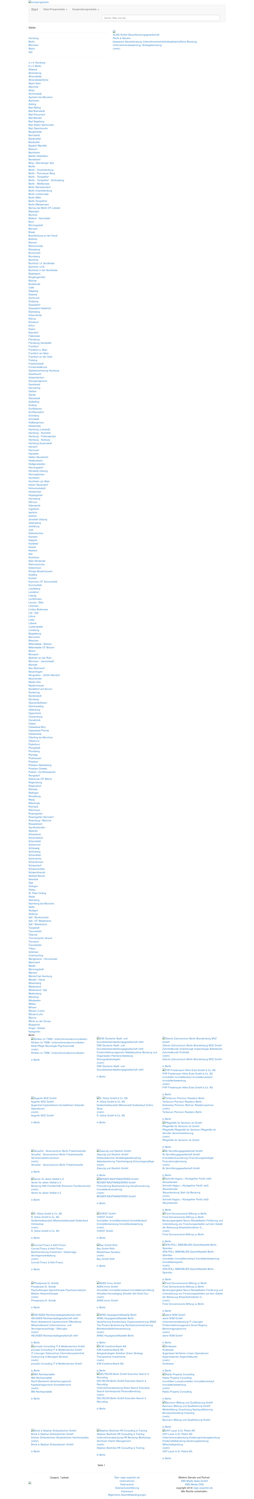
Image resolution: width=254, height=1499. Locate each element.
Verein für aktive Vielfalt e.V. (46, 1192)
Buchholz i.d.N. (37, 266)
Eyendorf (33, 332)
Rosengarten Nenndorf (41, 817)
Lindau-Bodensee (38, 609)
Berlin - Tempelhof (39, 176)
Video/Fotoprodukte (54, 9)
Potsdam (33, 761)
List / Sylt (33, 612)
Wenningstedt (36, 969)
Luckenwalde (36, 626)
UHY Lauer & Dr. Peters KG (177, 1451)
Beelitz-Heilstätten (38, 156)
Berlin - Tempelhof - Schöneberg (46, 180)
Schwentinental (37, 872)
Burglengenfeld (37, 277)
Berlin (32, 41)
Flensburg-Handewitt (40, 343)
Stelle (32, 907)
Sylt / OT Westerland (40, 920)
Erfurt (32, 325)
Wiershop (34, 997)
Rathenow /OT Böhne (40, 779)
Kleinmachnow (36, 564)
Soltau (32, 889)
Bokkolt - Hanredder (39, 218)
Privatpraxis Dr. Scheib (43, 1300)
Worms (32, 1017)
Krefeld (32, 578)
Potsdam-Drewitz (38, 768)
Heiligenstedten (37, 464)
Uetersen (34, 952)
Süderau (33, 914)
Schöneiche (35, 858)
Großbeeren (35, 408)
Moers (32, 651)
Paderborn (34, 744)
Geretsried (34, 384)
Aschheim (34, 100)
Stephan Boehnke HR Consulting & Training (120, 1448)
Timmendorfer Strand (40, 938)
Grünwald (34, 419)
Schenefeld (35, 841)
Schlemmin (35, 844)
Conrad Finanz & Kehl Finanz (47, 1262)
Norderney (34, 692)
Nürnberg (34, 699)
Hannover (34, 450)
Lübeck (32, 623)
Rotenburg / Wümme (40, 820)
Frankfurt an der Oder (41, 356)
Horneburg (34, 498)
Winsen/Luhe (36, 1014)
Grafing (33, 405)
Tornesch (34, 941)
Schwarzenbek (37, 869)
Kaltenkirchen (36, 533)
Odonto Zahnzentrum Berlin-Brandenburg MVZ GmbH (192, 1059)
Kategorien (34, 1031)
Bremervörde (36, 246)
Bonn (31, 221)
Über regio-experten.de (127, 1477)
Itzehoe (33, 516)
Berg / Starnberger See (41, 163)
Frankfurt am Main (39, 353)
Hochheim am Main (39, 481)
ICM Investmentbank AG (110, 1363)
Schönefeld (35, 855)
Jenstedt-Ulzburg (38, 519)
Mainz (32, 48)
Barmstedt (34, 135)
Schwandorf (35, 865)
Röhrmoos (34, 810)
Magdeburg (35, 633)
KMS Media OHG (194, 1484)
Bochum (33, 214)
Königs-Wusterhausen (41, 571)
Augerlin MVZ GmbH (42, 1115)
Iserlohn (33, 512)
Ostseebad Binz (37, 727)
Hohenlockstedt (37, 488)
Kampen (33, 536)
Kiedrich (33, 550)
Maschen (34, 640)
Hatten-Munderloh (38, 457)
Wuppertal (34, 1024)
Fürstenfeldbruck (38, 367)
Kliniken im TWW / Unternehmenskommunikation (57, 1052)
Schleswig (34, 848)
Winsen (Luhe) (37, 1010)
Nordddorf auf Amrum (40, 689)
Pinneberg (34, 751)
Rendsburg (35, 796)
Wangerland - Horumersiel (43, 959)
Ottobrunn (34, 740)
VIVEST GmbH (105, 1231)
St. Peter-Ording (37, 893)
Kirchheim (34, 557)
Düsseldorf (34, 304)
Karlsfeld (33, 543)
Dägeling (33, 291)
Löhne (32, 616)
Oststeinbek (35, 734)
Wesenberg (35, 983)
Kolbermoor (35, 567)
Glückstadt (34, 398)
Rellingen (34, 792)
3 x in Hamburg (37, 62)
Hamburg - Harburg (39, 439)
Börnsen (33, 228)
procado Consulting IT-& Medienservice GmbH (56, 1363)
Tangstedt (34, 927)
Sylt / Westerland (38, 924)
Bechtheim (34, 152)
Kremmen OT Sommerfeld (43, 581)
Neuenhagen (36, 671)
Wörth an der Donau (40, 1021)
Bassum (33, 149)
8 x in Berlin (35, 66)
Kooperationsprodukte (84, 9)
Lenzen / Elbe (36, 602)
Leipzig (32, 595)
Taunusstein (35, 931)
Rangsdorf (34, 775)
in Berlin (35, 1059)
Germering (34, 388)
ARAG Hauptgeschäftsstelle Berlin (115, 1335)
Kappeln (33, 540)
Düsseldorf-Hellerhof (40, 308)
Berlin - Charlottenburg (41, 169)
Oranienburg (35, 716)
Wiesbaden (35, 1000)
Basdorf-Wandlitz (38, 145)
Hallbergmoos (36, 422)
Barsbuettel (35, 138)
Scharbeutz (35, 834)
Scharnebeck (36, 837)
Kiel (30, 554)
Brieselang (34, 249)
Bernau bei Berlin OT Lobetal (44, 208)
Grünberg (34, 415)
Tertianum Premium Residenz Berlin (182, 1112)
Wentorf (33, 972)
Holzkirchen (35, 491)
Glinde (32, 394)
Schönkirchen (36, 862)
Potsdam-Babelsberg (40, 765)
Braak (32, 232)
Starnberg (34, 900)
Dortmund (34, 298)
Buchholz (34, 259)
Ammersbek (35, 93)
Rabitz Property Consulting (177, 1391)
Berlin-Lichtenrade (39, 194)
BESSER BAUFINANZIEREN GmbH (116, 1196)
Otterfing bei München (41, 737)
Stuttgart (33, 910)
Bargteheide (35, 131)
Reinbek (33, 789)
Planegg (33, 754)
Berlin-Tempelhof (38, 201)
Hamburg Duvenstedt (40, 443)
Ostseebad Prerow (39, 730)
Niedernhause (36, 685)
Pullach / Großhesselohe (42, 772)
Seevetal (33, 879)
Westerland (35, 986)
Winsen (33, 1007)
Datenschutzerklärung (127, 1487)
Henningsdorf (36, 467)
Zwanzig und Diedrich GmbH (112, 1168)
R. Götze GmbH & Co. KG (111, 1115)
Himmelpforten (37, 474)
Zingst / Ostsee (37, 1028)
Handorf (33, 446)
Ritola (32, 799)
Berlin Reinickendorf (39, 187)
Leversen (34, 606)
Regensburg (35, 782)
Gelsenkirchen (36, 377)
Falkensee (34, 336)
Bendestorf (34, 159)
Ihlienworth (34, 505)
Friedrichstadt (36, 363)
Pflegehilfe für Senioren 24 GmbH (180, 1140)
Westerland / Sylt (38, 990)
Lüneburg (34, 630)
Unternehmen (127, 1481)
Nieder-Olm (35, 682)
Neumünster (35, 678)
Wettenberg (35, 993)
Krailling (33, 574)
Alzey (31, 90)
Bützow (32, 280)
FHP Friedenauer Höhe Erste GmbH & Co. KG (187, 1087)
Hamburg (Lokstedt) (39, 429)
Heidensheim (36, 460)
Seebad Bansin (37, 875)
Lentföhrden (35, 599)
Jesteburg (34, 526)
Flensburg (34, 339)
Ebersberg (34, 311)
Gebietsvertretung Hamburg (44, 370)
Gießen (33, 391)
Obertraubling (36, 706)
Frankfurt (34, 346)
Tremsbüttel (35, 945)
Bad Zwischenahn (38, 128)
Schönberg (34, 851)
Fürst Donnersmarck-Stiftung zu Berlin (183, 1234)
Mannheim (34, 637)
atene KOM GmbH (172, 1335)
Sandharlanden (37, 827)
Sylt (30, 52)
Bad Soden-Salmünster (41, 124)
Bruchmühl (34, 253)
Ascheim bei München (41, 97)
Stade (32, 896)
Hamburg (34, 38)
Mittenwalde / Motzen (40, 644)
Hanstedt (33, 453)
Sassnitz (33, 830)
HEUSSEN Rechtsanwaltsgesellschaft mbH (54, 1335)
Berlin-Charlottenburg (40, 190)
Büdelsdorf (34, 273)
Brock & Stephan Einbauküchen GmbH (52, 1444)
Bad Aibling (35, 107)
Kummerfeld (35, 585)
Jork (31, 529)
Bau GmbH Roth (106, 1259)
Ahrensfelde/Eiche (38, 79)
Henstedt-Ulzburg (38, 471)
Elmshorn (34, 322)
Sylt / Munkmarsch (39, 917)
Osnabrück (34, 720)
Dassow (33, 294)
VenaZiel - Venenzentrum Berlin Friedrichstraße (57, 1164)
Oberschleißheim (38, 702)
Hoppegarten (36, 495)
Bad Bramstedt (37, 111)
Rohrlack (33, 806)
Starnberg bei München (41, 903)
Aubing (32, 104)
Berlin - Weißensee (39, 183)
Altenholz (34, 86)
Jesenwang (35, 522)
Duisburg (33, 301)
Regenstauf (35, 785)
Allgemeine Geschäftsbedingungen (127, 1494)
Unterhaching (36, 955)
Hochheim (34, 477)
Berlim (32, 166)
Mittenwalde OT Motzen (41, 647)
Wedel (32, 965)
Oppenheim (35, 713)
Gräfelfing (34, 401)
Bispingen (34, 211)
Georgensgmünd (38, 381)
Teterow (33, 934)
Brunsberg (34, 256)
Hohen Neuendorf (38, 484)
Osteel (32, 723)
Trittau (32, 948)
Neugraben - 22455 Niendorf (44, 675)
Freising (33, 360)
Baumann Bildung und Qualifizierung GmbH (186, 1419)
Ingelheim (34, 509)
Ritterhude (34, 803)
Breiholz (33, 239)
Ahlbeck (33, 69)
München (34, 45)
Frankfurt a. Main (38, 349)
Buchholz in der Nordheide (43, 270)
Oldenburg (34, 709)
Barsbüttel (34, 142)
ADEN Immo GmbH (107, 1300)
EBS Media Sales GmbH (194, 1481)
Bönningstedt (36, 225)
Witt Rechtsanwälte (41, 1391)
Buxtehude (34, 284)
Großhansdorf (36, 412)
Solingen (33, 886)
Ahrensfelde (35, 76)
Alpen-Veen (35, 83)
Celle (31, 287)
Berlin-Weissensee (39, 204)
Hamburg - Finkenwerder (42, 436)
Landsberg (34, 588)
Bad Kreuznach (37, 114)
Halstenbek (35, 426)
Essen (32, 329)
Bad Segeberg (36, 121)
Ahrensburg (35, 73)
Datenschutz (127, 1484)
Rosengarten (36, 813)
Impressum (127, 1491)
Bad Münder (35, 118)
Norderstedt (35, 696)
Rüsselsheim (36, 824)
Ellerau (32, 318)
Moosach (34, 654)
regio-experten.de (203, 1487)
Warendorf (34, 962)
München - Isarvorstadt (41, 661)
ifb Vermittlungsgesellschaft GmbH (181, 1168)
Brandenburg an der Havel (43, 235)
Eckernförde (35, 315)
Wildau (32, 1004)
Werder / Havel (37, 979)
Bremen (33, 242)
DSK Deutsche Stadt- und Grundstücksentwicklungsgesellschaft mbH (120, 1067)
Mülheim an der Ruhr (40, 657)
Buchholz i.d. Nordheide (42, 263)
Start (34, 9)
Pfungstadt (34, 747)
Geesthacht (35, 374)
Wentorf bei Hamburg (40, 976)
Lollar (32, 619)
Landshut (34, 592)
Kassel (32, 547)
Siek (31, 882)
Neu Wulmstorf (37, 668)
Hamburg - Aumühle (40, 432)
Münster (33, 664)
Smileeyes (168, 1363)
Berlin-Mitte (35, 197)
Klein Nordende (37, 561)
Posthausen (35, 758)
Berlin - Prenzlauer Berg (42, 173)
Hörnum (33, 502)
